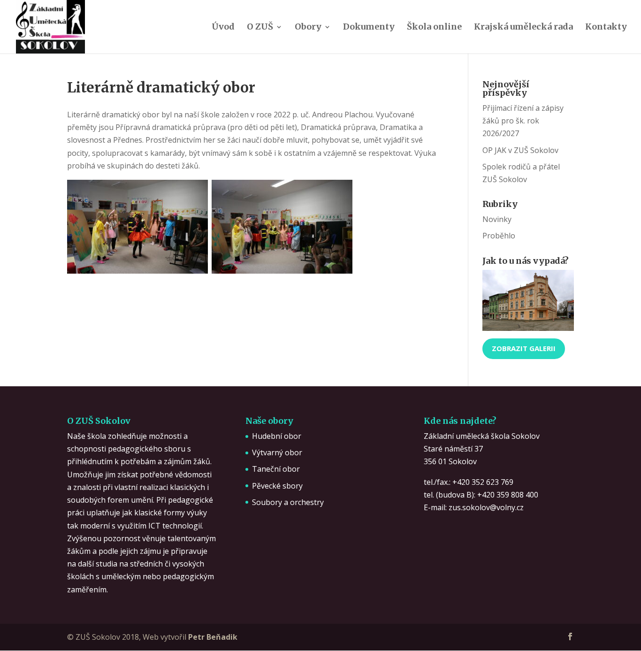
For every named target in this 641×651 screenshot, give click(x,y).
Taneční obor (276, 469)
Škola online (434, 27)
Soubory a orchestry (288, 502)
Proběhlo (498, 235)
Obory (308, 27)
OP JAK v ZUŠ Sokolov (520, 150)
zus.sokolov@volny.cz (486, 507)
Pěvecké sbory (277, 486)
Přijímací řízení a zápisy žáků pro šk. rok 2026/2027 (523, 120)
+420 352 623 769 (482, 482)
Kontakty (606, 27)
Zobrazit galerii (524, 348)
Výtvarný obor (277, 452)
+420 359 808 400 (507, 495)
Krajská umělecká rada (523, 27)
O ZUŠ (260, 27)
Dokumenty (369, 27)
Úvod (223, 27)
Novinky (496, 219)
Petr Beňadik (212, 637)
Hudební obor (276, 436)
